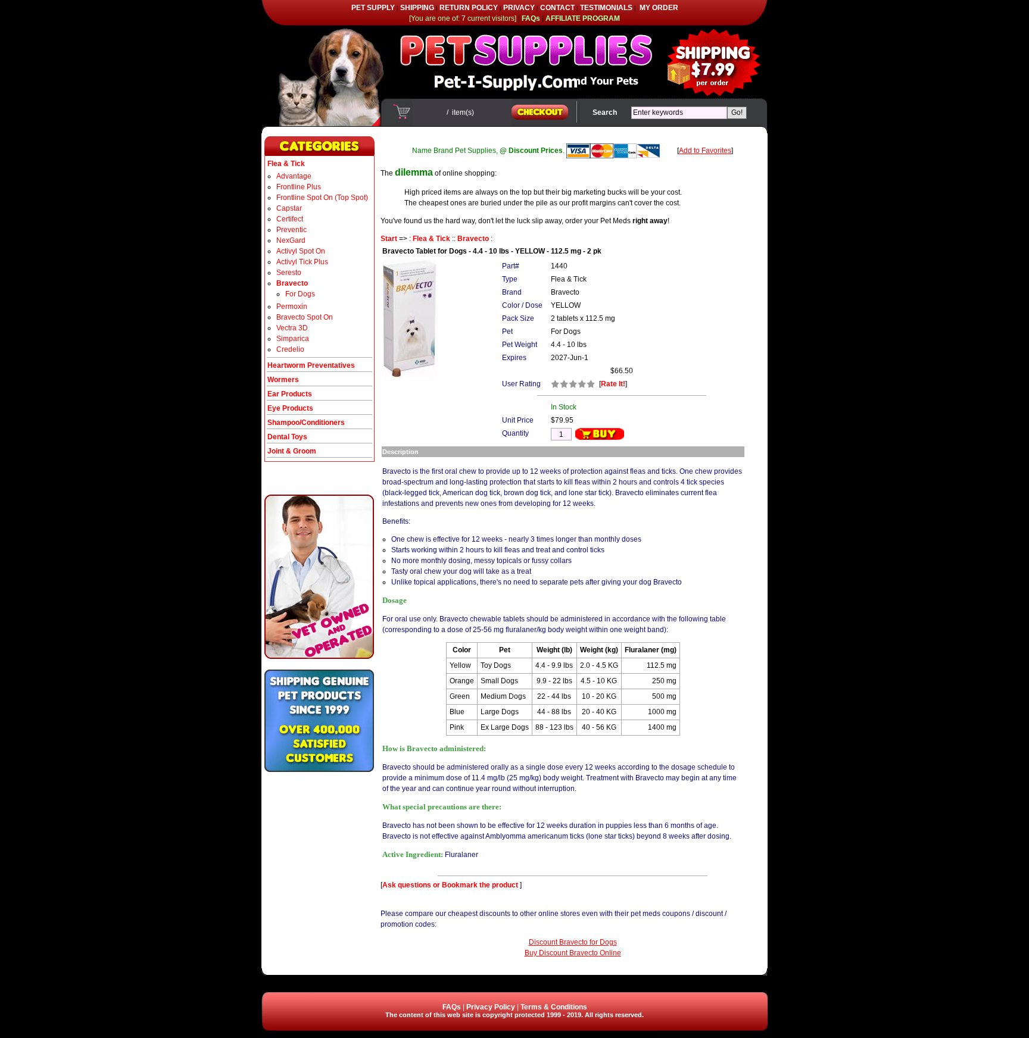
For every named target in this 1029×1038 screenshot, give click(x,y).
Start (389, 239)
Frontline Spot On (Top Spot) (322, 197)
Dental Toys (287, 437)
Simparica (292, 338)
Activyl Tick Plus (302, 262)
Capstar (289, 208)
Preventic (291, 230)
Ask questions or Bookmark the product (451, 885)
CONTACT (557, 8)
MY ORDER (659, 8)
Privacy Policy (490, 1007)
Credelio (290, 349)
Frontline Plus (298, 187)
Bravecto (473, 239)
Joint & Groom (291, 451)
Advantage (293, 176)
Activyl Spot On (300, 251)
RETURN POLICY (468, 8)
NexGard (290, 240)
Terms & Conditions (553, 1007)
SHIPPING (417, 8)
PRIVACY (519, 8)
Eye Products (290, 408)
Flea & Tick (431, 239)
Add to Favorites (705, 150)
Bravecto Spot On (304, 317)
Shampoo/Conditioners (306, 422)
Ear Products (289, 394)
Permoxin (291, 306)
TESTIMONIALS (606, 8)
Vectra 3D (292, 328)
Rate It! (613, 384)
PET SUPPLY (373, 8)
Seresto (288, 272)
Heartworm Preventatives (311, 365)
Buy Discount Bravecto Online (573, 953)
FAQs (451, 1007)
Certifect (289, 219)
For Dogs (300, 294)
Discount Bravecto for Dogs (573, 942)
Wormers (283, 380)
